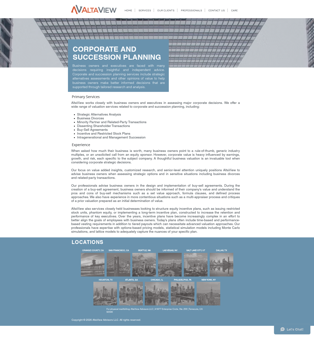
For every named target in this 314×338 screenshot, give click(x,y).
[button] (165, 10)
